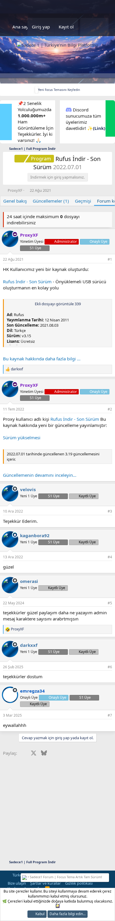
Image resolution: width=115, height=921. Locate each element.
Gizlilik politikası (79, 883)
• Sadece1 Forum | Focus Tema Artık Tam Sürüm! (64, 877)
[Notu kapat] (106, 876)
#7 (110, 715)
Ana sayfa (22, 27)
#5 (110, 603)
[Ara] (101, 27)
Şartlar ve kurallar (45, 883)
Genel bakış (15, 201)
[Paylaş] (102, 259)
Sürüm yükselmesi (21, 437)
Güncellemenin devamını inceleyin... (39, 475)
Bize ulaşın (17, 883)
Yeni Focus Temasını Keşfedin (59, 90)
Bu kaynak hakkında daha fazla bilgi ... (41, 359)
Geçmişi (83, 201)
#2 (110, 409)
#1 (110, 259)
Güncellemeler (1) (51, 201)
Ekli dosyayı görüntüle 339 (58, 303)
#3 (110, 511)
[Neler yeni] (87, 27)
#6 (110, 666)
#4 (110, 556)
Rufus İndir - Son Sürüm (27, 281)
